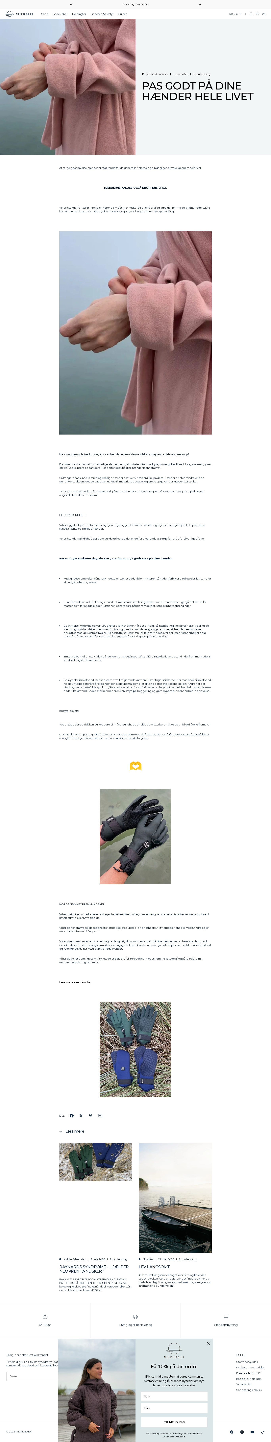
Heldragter (79, 14)
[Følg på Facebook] (232, 1432)
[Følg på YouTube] (252, 1432)
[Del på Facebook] (71, 1115)
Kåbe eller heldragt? (249, 1378)
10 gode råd (243, 1384)
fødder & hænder (157, 74)
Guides (122, 14)
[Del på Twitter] (81, 1115)
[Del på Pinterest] (90, 1115)
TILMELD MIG (174, 1422)
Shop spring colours (248, 1389)
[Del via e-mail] (100, 1115)
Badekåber (60, 14)
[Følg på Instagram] (242, 1432)
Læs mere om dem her (75, 982)
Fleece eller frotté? (248, 1373)
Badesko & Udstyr (102, 14)
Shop (44, 14)
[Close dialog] (208, 1343)
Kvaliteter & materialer (250, 1367)
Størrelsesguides (247, 1361)
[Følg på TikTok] (263, 1432)
